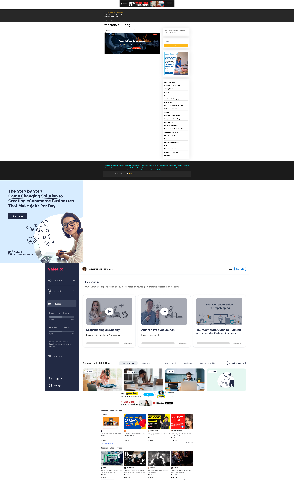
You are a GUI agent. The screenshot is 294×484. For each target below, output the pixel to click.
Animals (166, 92)
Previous (108, 31)
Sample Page (110, 20)
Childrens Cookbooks (170, 109)
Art (165, 95)
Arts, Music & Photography (172, 99)
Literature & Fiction (170, 149)
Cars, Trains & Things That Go (173, 105)
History (166, 139)
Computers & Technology (172, 119)
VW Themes (132, 173)
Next (106, 32)
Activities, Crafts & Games (172, 85)
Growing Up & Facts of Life (172, 135)
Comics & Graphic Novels (172, 115)
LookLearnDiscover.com (114, 13)
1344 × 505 (121, 29)
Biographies (168, 102)
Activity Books (168, 89)
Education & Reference (171, 125)
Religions (167, 155)
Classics (167, 112)
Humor (166, 145)
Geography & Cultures (171, 132)
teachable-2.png (130, 29)
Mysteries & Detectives (171, 152)
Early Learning (168, 122)
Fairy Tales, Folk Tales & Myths (173, 129)
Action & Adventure (170, 82)
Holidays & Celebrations (171, 142)
